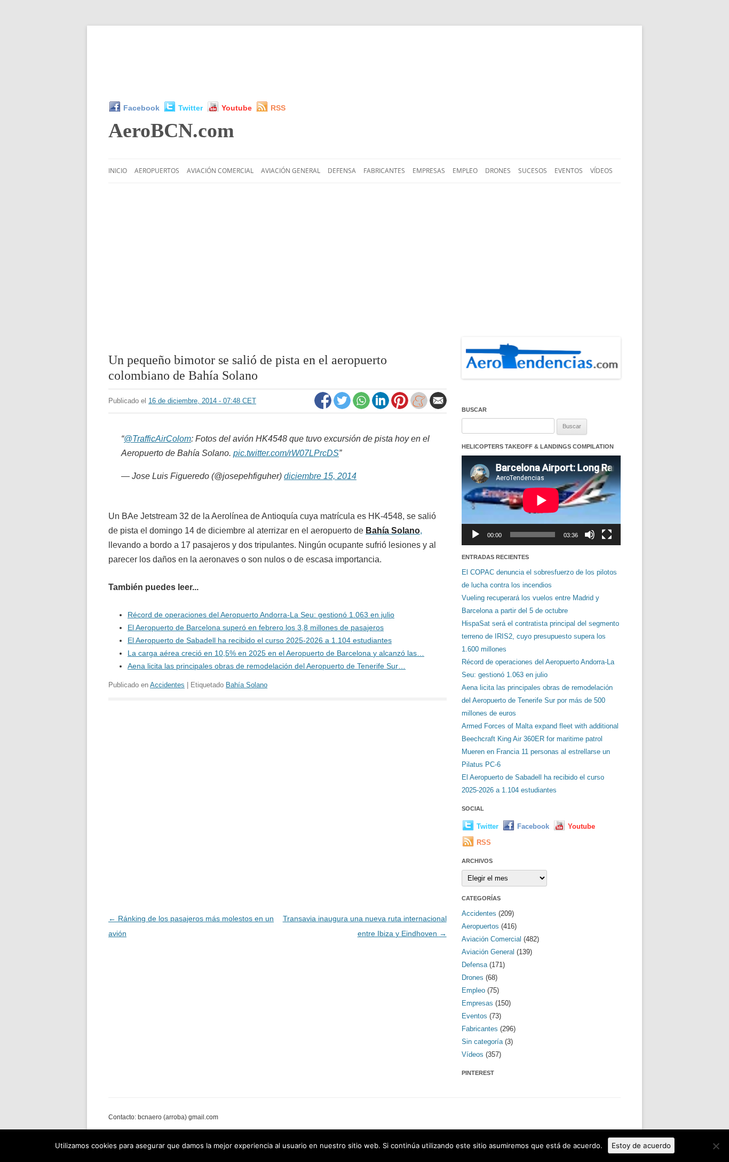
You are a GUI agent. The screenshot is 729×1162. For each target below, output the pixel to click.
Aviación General (290, 170)
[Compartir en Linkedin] (381, 406)
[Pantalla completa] (606, 534)
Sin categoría (482, 1042)
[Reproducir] (475, 534)
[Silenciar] (589, 534)
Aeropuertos (156, 170)
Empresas (429, 170)
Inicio (117, 170)
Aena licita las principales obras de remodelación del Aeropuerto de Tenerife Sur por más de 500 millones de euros (537, 700)
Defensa (342, 170)
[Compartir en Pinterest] (400, 406)
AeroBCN (171, 130)
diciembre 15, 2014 (320, 476)
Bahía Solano (246, 685)
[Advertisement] (364, 63)
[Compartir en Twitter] (343, 406)
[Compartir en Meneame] (420, 406)
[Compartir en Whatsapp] (362, 406)
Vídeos (601, 170)
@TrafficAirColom (157, 438)
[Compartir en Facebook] (324, 406)
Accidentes (167, 685)
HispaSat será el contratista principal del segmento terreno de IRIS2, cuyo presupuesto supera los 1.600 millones (540, 636)
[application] (541, 500)
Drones (498, 170)
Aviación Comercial (220, 170)
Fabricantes (384, 170)
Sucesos (532, 170)
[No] (715, 1146)
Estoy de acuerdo (641, 1145)
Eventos (568, 170)
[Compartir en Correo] (438, 406)
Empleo (465, 170)
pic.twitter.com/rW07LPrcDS (286, 453)
